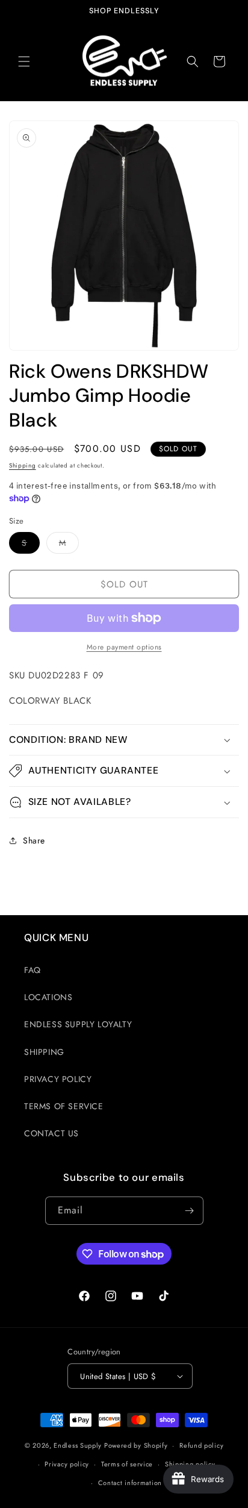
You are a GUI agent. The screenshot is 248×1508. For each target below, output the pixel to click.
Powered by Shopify (136, 1445)
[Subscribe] (189, 1211)
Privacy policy (67, 1464)
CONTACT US (51, 1133)
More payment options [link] (124, 647)
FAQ (32, 970)
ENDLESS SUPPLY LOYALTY (78, 1024)
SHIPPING (44, 1052)
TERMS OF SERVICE (64, 1106)
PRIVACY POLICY (57, 1079)
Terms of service (127, 1464)
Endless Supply (78, 1445)
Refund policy (201, 1445)
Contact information (130, 1483)
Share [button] (34, 840)
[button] (24, 61)
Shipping (22, 465)
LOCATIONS (48, 997)
